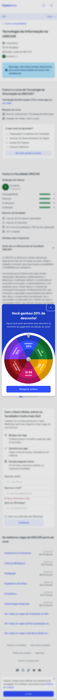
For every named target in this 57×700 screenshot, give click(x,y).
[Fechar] (50, 307)
